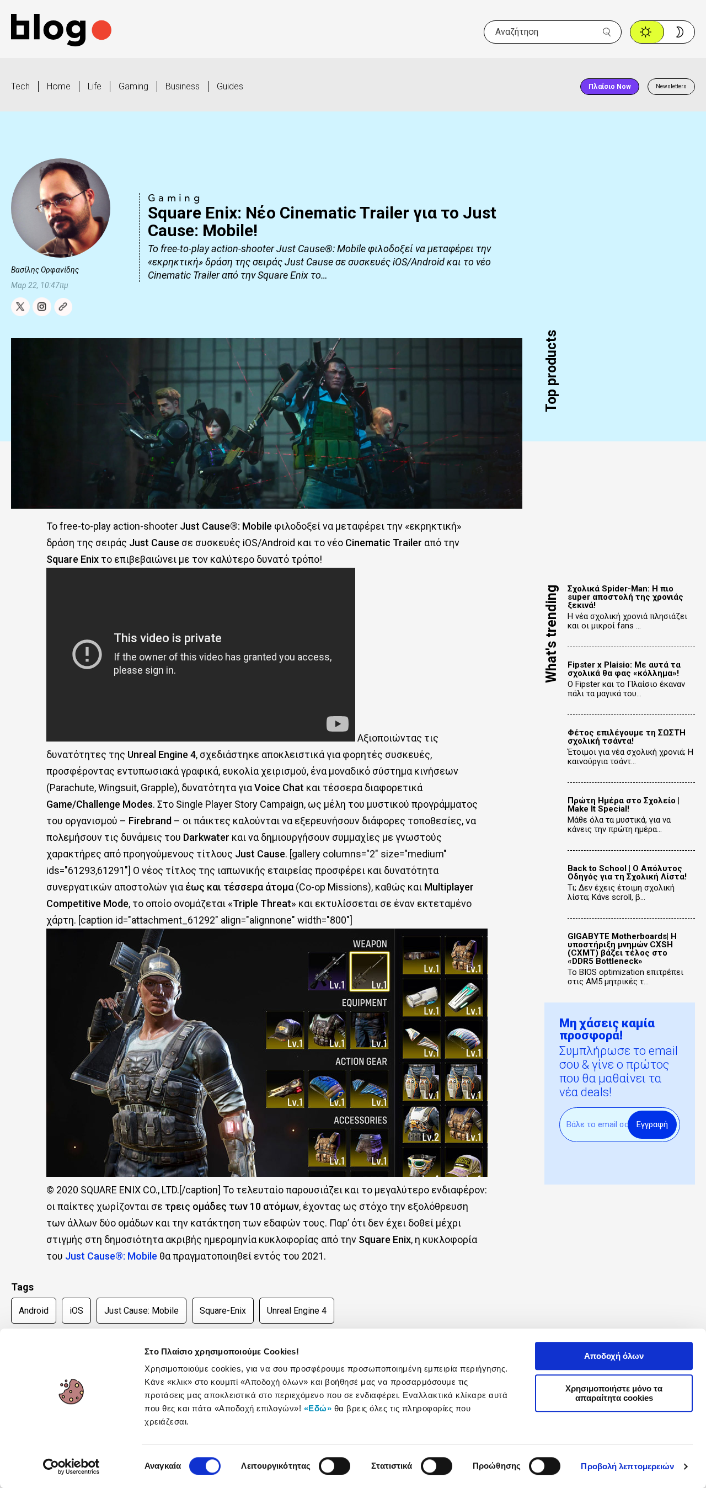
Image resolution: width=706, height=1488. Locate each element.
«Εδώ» (318, 1408)
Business (182, 86)
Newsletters (671, 86)
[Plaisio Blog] (61, 32)
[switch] (334, 1466)
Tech (20, 86)
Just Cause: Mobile (141, 1310)
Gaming (133, 86)
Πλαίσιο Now (610, 86)
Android (34, 1310)
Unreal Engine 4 (297, 1310)
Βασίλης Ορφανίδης (45, 269)
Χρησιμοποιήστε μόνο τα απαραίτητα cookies (613, 1393)
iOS (76, 1310)
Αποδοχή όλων (614, 1356)
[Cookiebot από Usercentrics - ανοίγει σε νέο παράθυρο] (71, 1466)
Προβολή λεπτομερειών (627, 1466)
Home (59, 86)
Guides (230, 86)
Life (94, 86)
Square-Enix (223, 1310)
